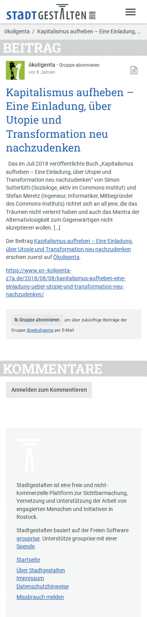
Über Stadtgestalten (40, 570)
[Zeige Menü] (130, 11)
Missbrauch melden (40, 597)
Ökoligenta (66, 257)
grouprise (28, 538)
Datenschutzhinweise (42, 586)
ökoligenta (17, 32)
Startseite (28, 560)
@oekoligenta (40, 330)
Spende (25, 546)
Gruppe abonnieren (79, 65)
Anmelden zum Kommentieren (49, 390)
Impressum (30, 578)
